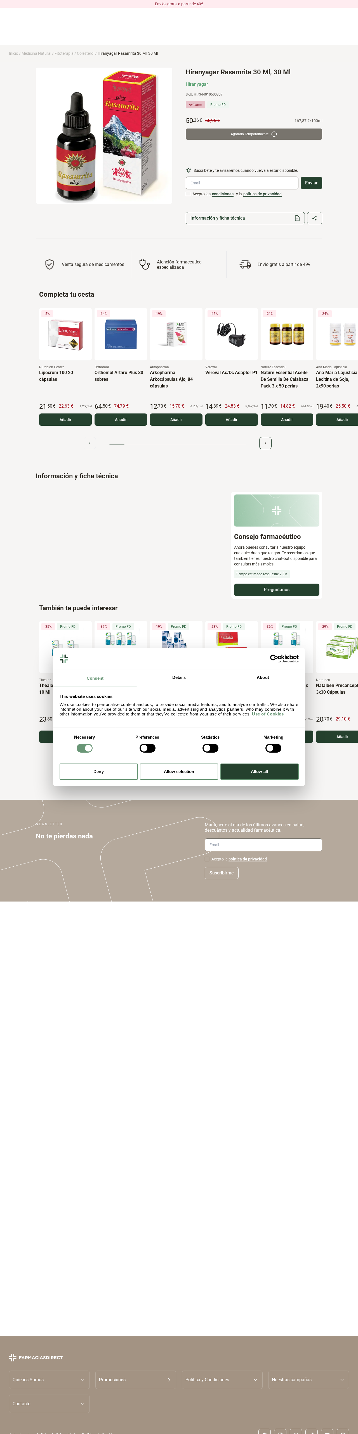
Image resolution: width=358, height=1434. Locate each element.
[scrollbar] (177, 444)
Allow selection (179, 771)
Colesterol (85, 53)
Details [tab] (179, 677)
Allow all (259, 771)
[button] (135, 1379)
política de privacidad (262, 194)
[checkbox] (188, 194)
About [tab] (263, 677)
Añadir (65, 419)
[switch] (148, 748)
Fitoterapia (64, 53)
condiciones (223, 194)
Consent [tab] (95, 678)
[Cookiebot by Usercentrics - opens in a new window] (274, 659)
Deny (98, 771)
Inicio (13, 53)
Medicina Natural (36, 53)
